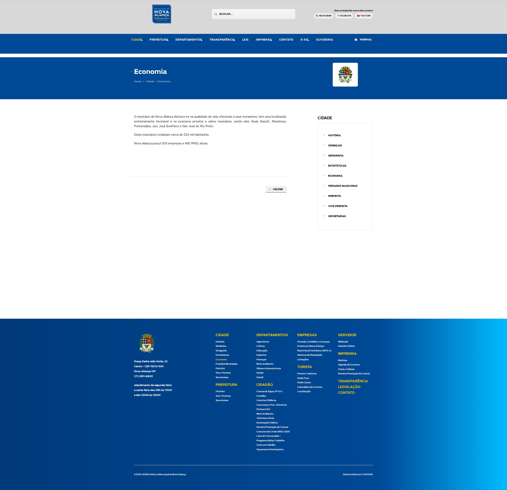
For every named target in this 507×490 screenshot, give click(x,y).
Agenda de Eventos (349, 365)
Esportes (261, 355)
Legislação (349, 387)
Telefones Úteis (265, 418)
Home (137, 81)
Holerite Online (346, 346)
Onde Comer (304, 382)
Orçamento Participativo (270, 449)
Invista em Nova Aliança (310, 346)
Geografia (335, 155)
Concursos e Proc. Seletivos (271, 405)
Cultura (260, 346)
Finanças (261, 359)
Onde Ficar (303, 378)
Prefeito (334, 196)
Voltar (277, 189)
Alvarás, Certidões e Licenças (313, 342)
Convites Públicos (266, 400)
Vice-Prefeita (337, 206)
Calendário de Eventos (309, 387)
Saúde (260, 373)
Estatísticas (337, 166)
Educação (261, 351)
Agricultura (262, 342)
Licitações (303, 359)
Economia (335, 176)
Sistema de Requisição (309, 355)
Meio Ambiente (265, 364)
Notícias (342, 360)
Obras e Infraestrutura (268, 368)
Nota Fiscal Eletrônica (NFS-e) (314, 351)
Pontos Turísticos (306, 374)
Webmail (343, 342)
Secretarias (337, 216)
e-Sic (305, 40)
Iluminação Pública (267, 423)
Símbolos (335, 145)
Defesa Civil (263, 409)
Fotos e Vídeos (346, 369)
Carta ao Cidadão (265, 445)
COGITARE (367, 475)
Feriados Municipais (342, 186)
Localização (304, 391)
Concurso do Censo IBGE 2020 (273, 432)
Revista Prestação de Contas (272, 427)
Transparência (353, 381)
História (334, 135)
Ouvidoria (324, 40)
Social (259, 377)
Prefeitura (159, 40)
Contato (286, 40)
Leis (245, 40)
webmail (365, 39)
